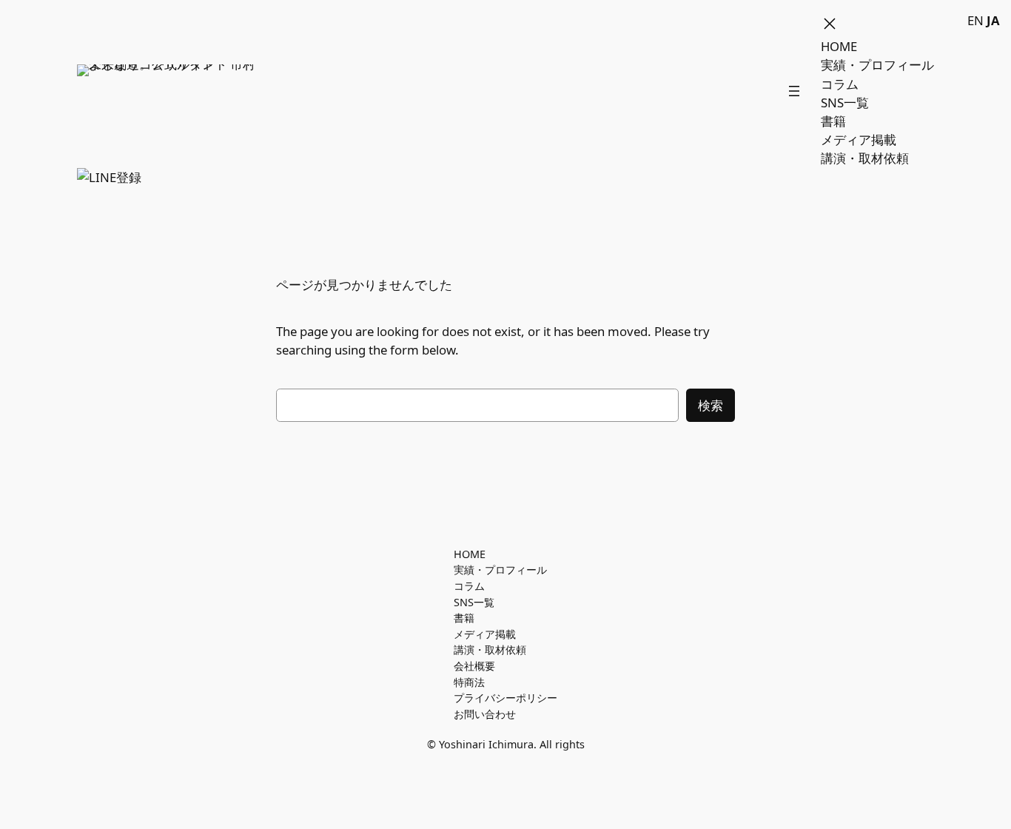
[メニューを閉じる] (830, 24)
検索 (710, 405)
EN (975, 20)
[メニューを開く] (794, 91)
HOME (839, 46)
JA (993, 20)
